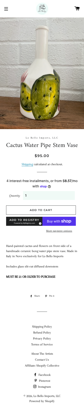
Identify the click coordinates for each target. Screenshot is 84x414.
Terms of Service (42, 344)
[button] (24, 221)
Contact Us (42, 359)
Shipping (27, 164)
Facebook (44, 375)
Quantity (14, 195)
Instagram (44, 387)
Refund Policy (42, 332)
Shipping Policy (42, 326)
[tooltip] (39, 223)
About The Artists (42, 354)
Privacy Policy (42, 338)
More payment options (59, 230)
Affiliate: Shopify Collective (42, 365)
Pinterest (44, 381)
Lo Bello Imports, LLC (47, 396)
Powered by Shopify (42, 401)
